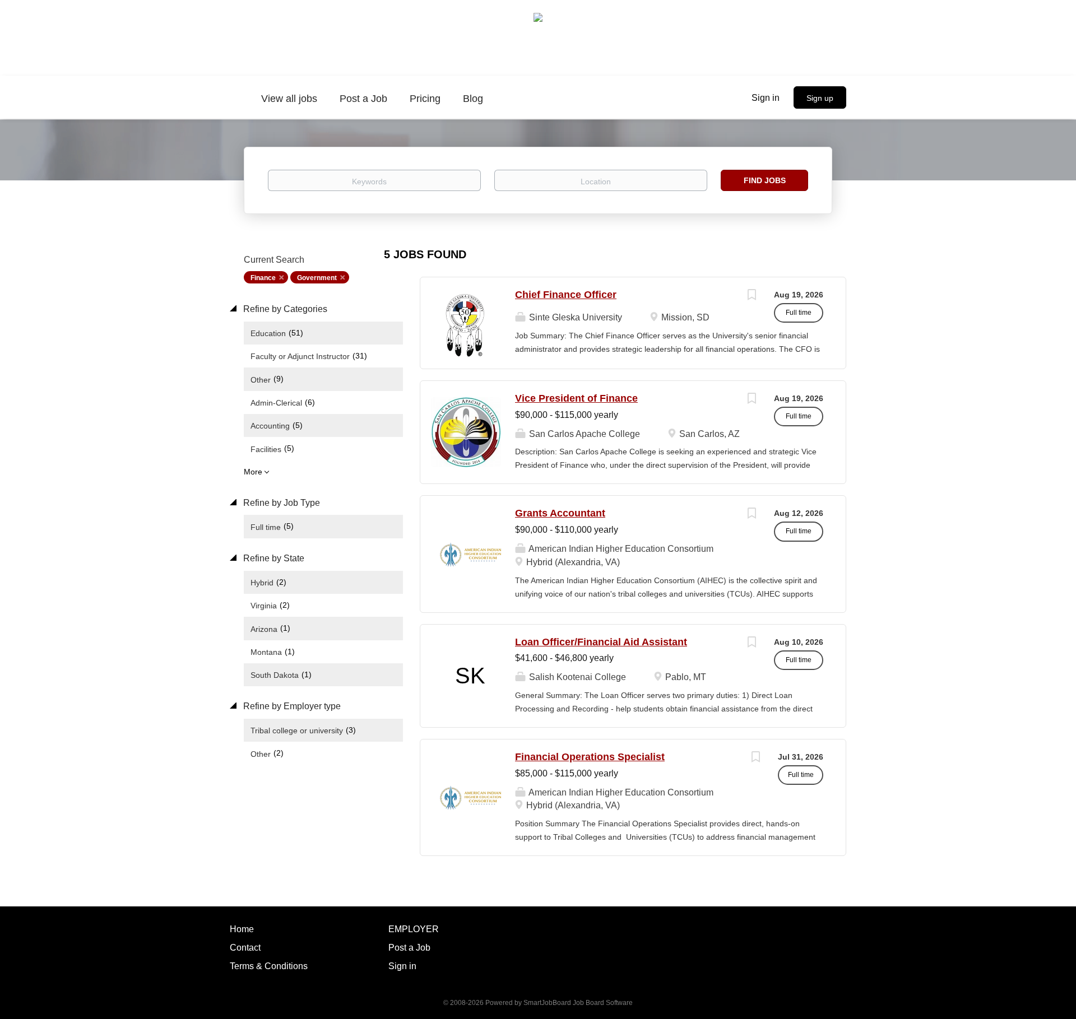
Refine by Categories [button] (284, 309)
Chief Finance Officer (565, 294)
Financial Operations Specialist (590, 756)
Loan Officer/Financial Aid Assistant (601, 642)
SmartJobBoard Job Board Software (578, 1003)
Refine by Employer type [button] (291, 706)
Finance (263, 278)
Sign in (766, 98)
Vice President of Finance (576, 398)
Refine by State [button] (272, 558)
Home (242, 929)
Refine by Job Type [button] (280, 503)
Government (317, 278)
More (253, 471)
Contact (245, 947)
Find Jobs (765, 180)
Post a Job (409, 947)
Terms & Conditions (269, 966)
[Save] (751, 296)
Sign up (819, 98)
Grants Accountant (560, 513)
